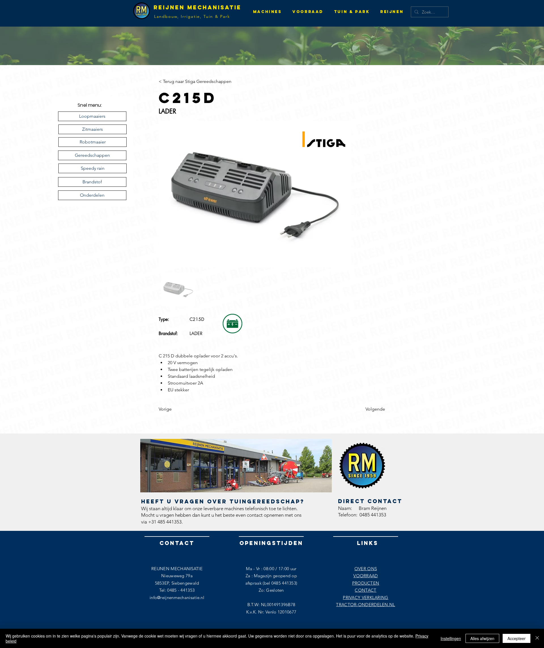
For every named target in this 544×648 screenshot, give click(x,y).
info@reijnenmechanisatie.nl (177, 597)
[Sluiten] (537, 638)
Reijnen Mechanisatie (197, 7)
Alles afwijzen (482, 638)
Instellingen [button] (451, 638)
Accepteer (516, 638)
